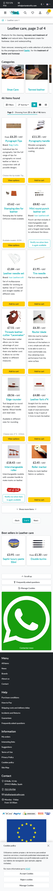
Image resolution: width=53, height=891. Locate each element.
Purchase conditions (10, 697)
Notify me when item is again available (39, 244)
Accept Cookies (26, 873)
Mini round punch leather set (39, 210)
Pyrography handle (39, 141)
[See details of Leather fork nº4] (39, 384)
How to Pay (7, 702)
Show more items (26, 509)
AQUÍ (27, 868)
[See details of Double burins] (38, 544)
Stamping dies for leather (13, 210)
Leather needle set (13, 273)
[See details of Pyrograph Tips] (14, 126)
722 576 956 (8, 4)
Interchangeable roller (14, 468)
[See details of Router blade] (39, 317)
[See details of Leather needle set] (14, 258)
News (4, 668)
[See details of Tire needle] (39, 258)
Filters (11, 104)
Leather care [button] (12, 20)
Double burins (38, 559)
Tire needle (39, 273)
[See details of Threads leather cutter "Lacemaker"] (14, 317)
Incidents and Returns (11, 712)
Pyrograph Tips (13, 141)
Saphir (27, 50)
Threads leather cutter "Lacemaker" (14, 333)
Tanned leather (36, 89)
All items (5, 663)
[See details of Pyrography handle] (39, 126)
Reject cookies (26, 879)
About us (5, 678)
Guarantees (6, 718)
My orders (6, 736)
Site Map (5, 767)
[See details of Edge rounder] (14, 384)
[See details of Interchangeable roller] (14, 452)
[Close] (48, 846)
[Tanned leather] (36, 72)
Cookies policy (8, 762)
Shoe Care (13, 89)
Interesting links (8, 741)
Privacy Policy (8, 757)
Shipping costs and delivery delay (16, 707)
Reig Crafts (13, 144)
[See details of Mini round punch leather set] (39, 193)
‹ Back (16, 520)
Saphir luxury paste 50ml (13, 560)
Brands (5, 673)
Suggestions (7, 746)
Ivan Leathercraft (41, 215)
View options (13, 180)
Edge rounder (13, 399)
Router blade (39, 332)
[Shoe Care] (13, 72)
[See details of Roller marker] (39, 452)
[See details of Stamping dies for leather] (14, 193)
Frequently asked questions (13, 723)
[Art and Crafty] (15, 12)
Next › (36, 520)
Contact (5, 683)
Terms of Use (7, 752)
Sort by (23, 104)
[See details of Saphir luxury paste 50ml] (13, 544)
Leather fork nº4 (39, 399)
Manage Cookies (27, 885)
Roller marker (39, 467)
